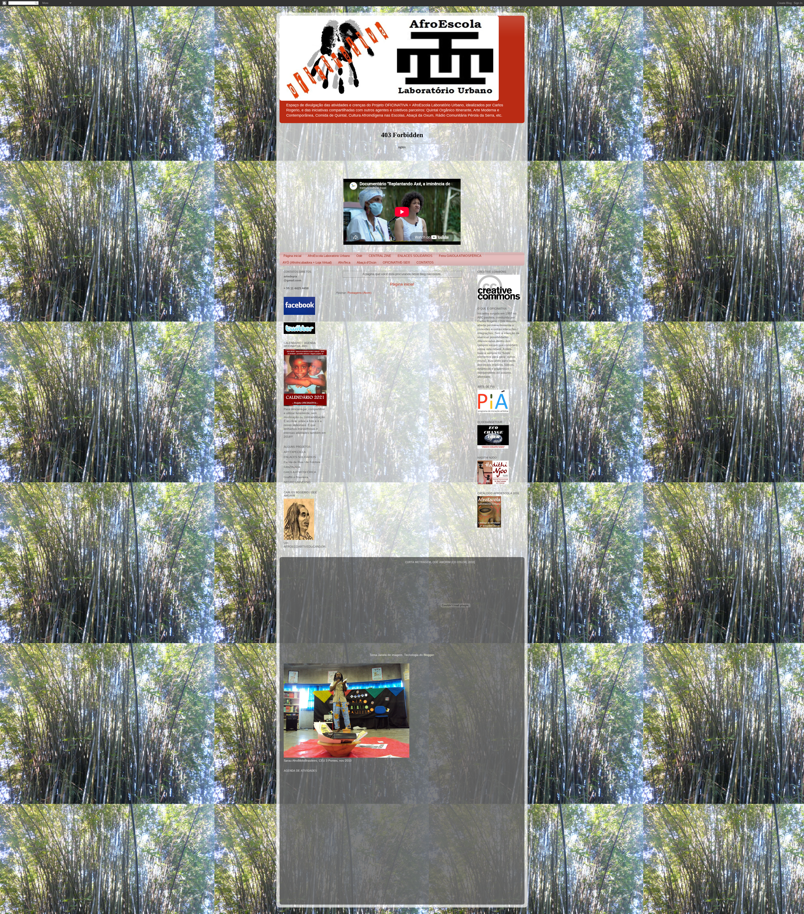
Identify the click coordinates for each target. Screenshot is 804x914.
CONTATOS (425, 262)
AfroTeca (344, 262)
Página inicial (292, 255)
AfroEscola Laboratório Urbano (329, 255)
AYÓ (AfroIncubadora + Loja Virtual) (307, 262)
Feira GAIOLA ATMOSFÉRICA (460, 255)
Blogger (429, 655)
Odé (359, 255)
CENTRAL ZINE (380, 255)
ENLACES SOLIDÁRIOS (415, 255)
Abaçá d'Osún (366, 262)
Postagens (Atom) (359, 292)
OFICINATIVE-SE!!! (396, 262)
